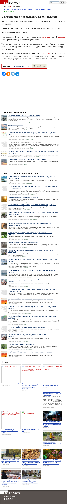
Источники (22, 9)
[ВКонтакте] (4, 74)
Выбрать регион (8, 499)
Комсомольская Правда (21, 66)
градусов (61, 37)
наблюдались (45, 53)
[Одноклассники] (8, 74)
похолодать (46, 37)
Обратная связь (8, 498)
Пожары (50, 9)
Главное (7, 9)
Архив (14, 9)
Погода (30, 9)
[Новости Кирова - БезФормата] (10, 2)
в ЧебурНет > (9, 11)
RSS (16, 502)
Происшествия (40, 9)
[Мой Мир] (17, 74)
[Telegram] (13, 74)
